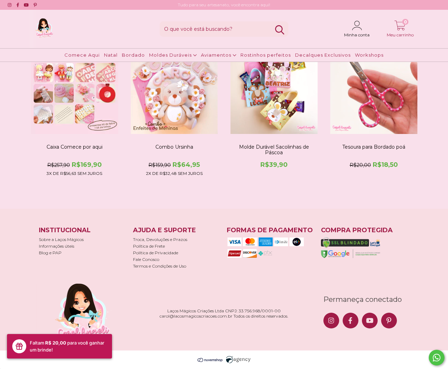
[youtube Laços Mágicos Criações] (26, 5)
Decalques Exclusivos (323, 55)
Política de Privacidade (155, 252)
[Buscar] (280, 30)
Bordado (133, 55)
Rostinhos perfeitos (265, 55)
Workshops (369, 55)
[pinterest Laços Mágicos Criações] (35, 5)
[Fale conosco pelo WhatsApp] (436, 358)
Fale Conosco (146, 259)
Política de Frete (149, 246)
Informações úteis (56, 246)
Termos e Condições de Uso (159, 266)
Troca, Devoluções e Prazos (160, 239)
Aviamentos (217, 55)
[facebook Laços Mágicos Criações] (18, 5)
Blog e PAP (50, 252)
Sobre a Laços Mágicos (61, 239)
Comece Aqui (82, 55)
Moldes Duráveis (171, 55)
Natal (111, 55)
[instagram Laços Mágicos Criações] (9, 5)
